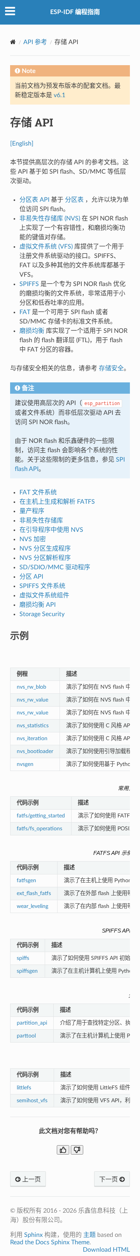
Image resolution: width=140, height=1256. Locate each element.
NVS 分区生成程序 (45, 548)
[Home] (13, 42)
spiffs (23, 958)
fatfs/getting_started (41, 816)
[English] (21, 143)
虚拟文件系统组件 (44, 595)
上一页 (31, 1179)
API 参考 (35, 42)
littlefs (24, 1088)
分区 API (31, 577)
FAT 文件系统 (38, 492)
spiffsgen (27, 971)
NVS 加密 (32, 539)
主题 (89, 1235)
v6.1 (59, 95)
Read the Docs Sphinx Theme (49, 1242)
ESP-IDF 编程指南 (75, 12)
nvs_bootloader (35, 751)
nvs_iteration (32, 738)
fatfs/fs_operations (39, 828)
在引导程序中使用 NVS (51, 530)
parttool (26, 1036)
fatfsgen (26, 880)
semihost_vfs (32, 1100)
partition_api (32, 1023)
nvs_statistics (33, 725)
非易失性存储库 (41, 520)
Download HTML (106, 1250)
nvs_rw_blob (31, 687)
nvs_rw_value (32, 700)
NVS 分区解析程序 (45, 558)
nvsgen (25, 764)
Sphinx (33, 1235)
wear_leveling (32, 906)
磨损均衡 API (37, 605)
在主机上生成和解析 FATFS (57, 502)
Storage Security (42, 614)
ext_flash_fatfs (34, 893)
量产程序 (31, 511)
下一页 (109, 1179)
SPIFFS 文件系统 (42, 586)
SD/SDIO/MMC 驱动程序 (54, 567)
